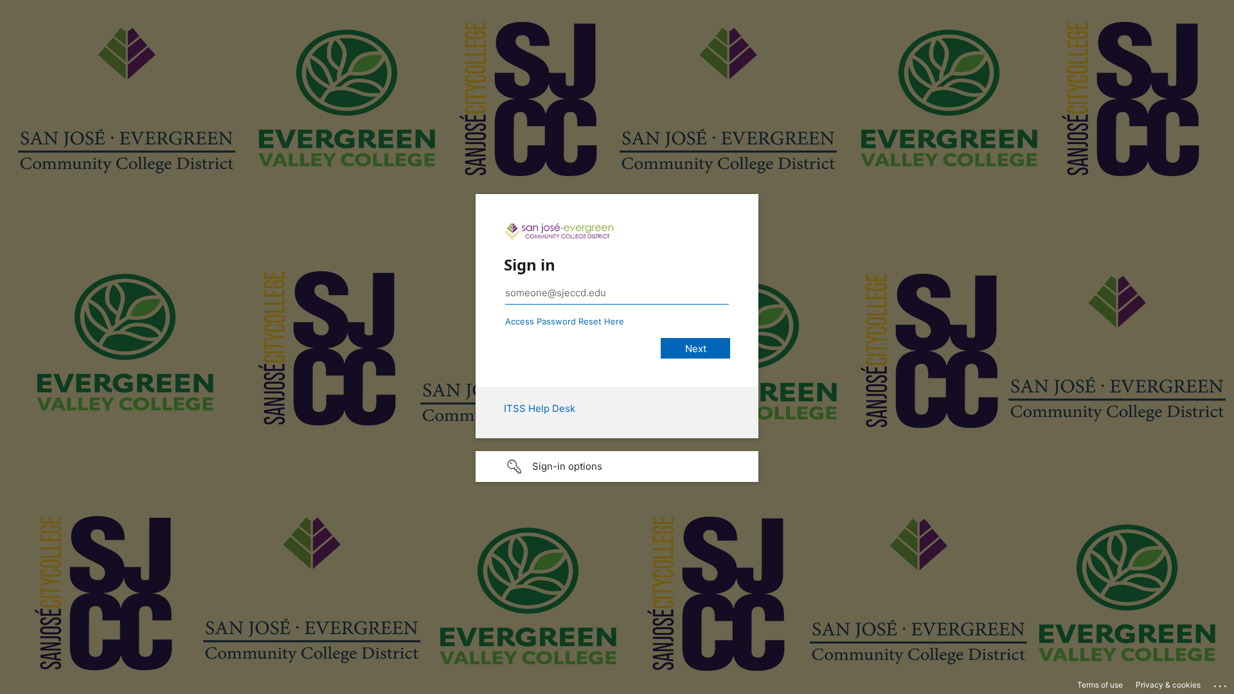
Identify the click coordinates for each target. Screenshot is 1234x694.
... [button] (1221, 683)
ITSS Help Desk (539, 408)
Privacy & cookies (1168, 685)
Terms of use (1100, 685)
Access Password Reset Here (564, 321)
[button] (617, 466)
